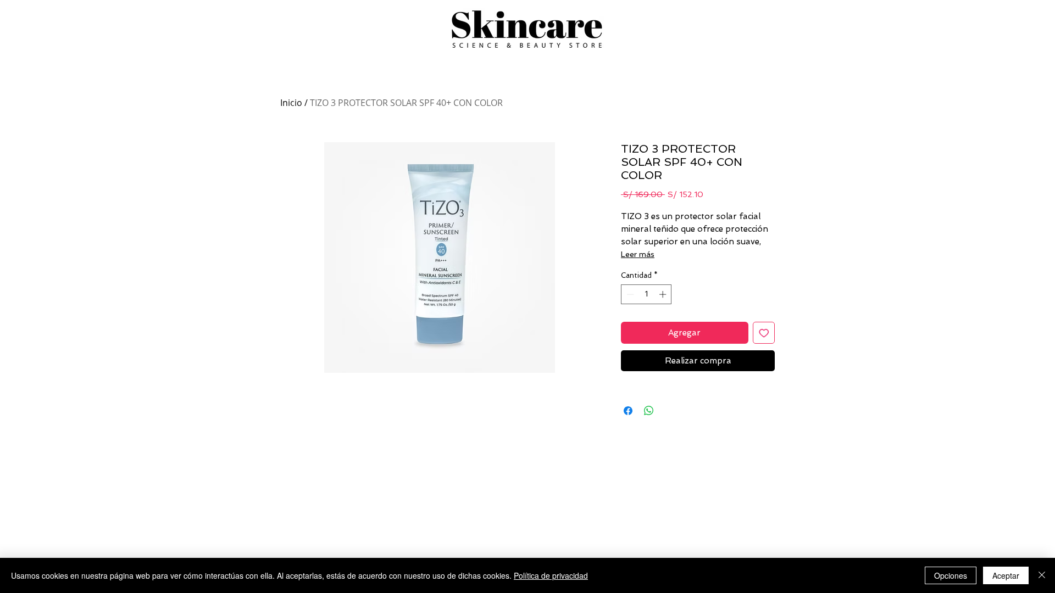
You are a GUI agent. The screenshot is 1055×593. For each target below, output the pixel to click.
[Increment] (663, 294)
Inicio (291, 103)
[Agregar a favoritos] (764, 333)
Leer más (637, 254)
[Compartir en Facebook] (628, 410)
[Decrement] (629, 294)
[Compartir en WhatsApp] (649, 410)
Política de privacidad (551, 575)
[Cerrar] (1041, 575)
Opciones (950, 575)
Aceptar (1005, 575)
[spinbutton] (646, 294)
